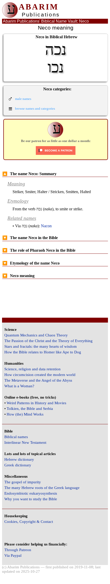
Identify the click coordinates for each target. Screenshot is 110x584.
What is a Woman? (19, 386)
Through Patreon (17, 550)
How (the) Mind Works (25, 414)
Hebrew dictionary (19, 459)
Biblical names (16, 437)
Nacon (46, 226)
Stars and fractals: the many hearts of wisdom (40, 346)
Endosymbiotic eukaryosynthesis (30, 493)
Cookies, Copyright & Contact (28, 522)
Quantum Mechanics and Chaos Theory (36, 335)
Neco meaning (18, 276)
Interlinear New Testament (25, 442)
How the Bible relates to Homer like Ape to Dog (42, 352)
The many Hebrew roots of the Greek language (42, 488)
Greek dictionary (17, 465)
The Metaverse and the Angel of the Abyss (38, 380)
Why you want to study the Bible (30, 499)
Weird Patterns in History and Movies (36, 403)
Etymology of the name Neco (31, 263)
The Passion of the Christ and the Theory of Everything (48, 341)
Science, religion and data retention (32, 369)
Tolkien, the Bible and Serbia (30, 409)
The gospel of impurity (22, 482)
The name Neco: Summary (29, 174)
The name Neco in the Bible (30, 238)
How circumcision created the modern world (39, 375)
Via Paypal (12, 555)
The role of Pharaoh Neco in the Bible (38, 250)
